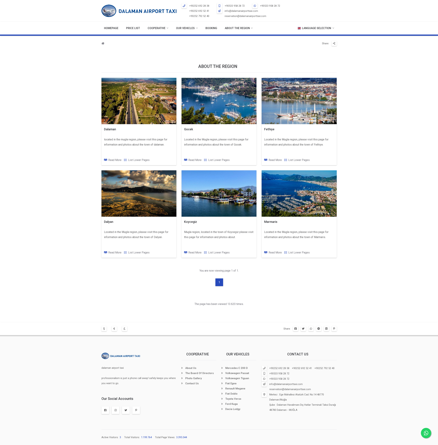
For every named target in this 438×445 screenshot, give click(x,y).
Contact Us (192, 383)
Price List (133, 28)
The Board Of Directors (199, 373)
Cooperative (197, 354)
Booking (211, 28)
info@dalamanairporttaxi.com (241, 10)
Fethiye (269, 129)
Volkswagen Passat (237, 373)
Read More (114, 160)
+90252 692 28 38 (199, 5)
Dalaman (110, 129)
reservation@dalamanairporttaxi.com (245, 16)
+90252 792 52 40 (199, 16)
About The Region (237, 28)
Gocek (188, 129)
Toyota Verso (233, 398)
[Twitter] (303, 328)
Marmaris (270, 222)
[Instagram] (115, 410)
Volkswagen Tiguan (237, 378)
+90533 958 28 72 (235, 5)
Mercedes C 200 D (236, 368)
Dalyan (108, 222)
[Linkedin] (326, 328)
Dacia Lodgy (232, 409)
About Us (190, 368)
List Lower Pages (139, 160)
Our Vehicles (185, 28)
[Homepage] (102, 44)
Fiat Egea (230, 383)
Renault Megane (235, 388)
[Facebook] (295, 328)
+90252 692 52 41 (199, 10)
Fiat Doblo (231, 393)
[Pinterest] (334, 328)
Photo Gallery (193, 378)
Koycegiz (190, 222)
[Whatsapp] (311, 328)
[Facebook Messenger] (318, 328)
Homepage (111, 28)
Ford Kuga (231, 403)
